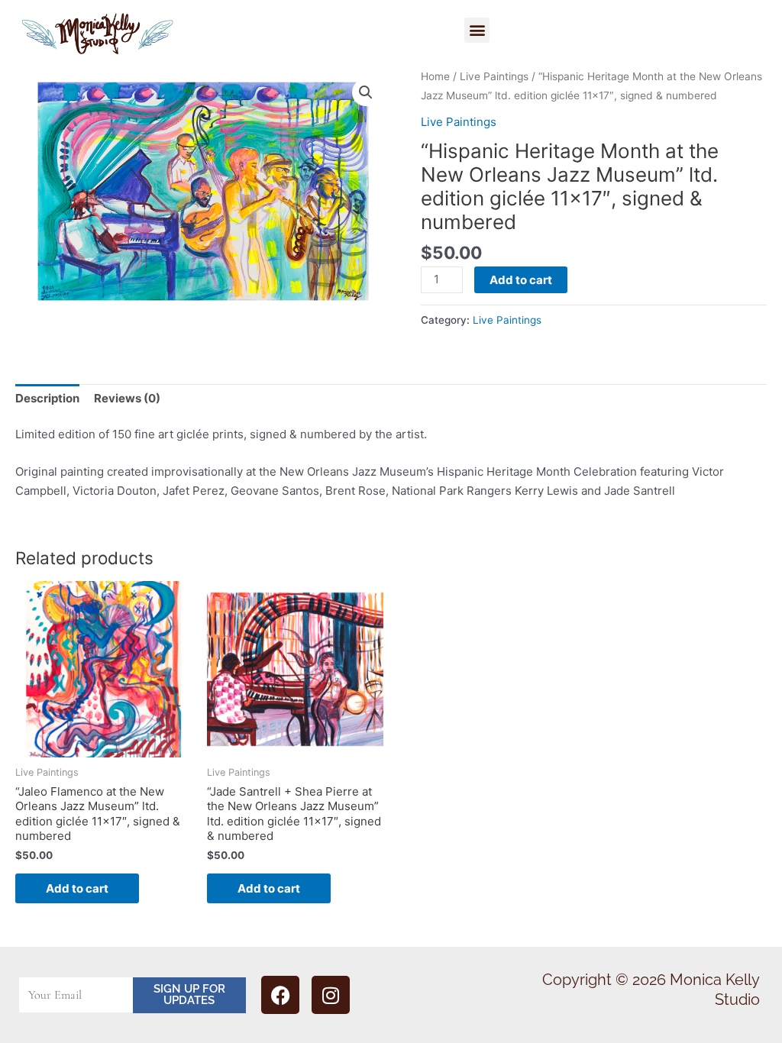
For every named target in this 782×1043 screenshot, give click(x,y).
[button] (477, 30)
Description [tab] (47, 398)
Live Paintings (494, 76)
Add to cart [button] (77, 888)
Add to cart (521, 280)
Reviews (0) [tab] (127, 398)
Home (435, 76)
